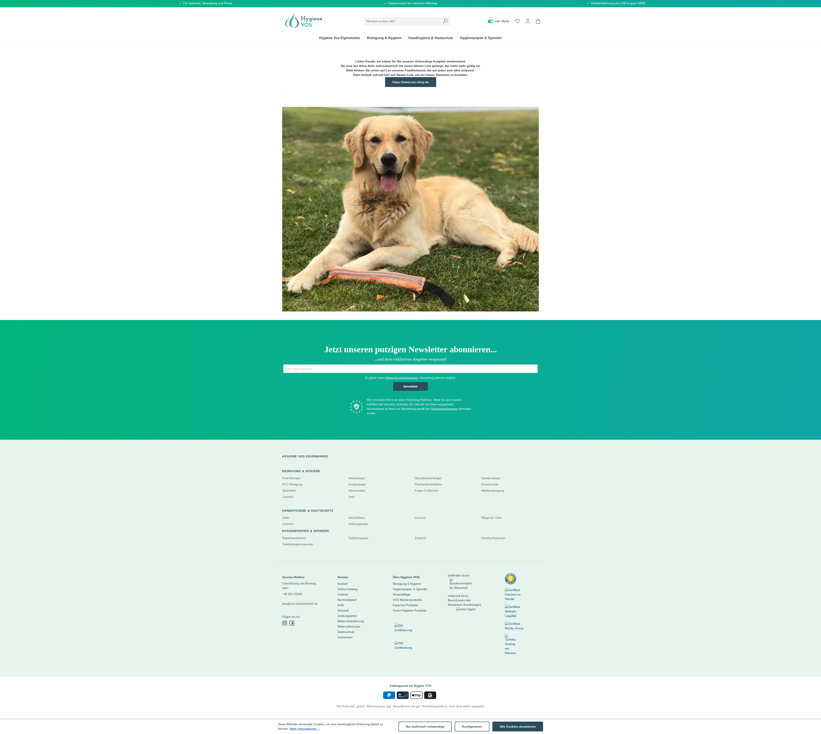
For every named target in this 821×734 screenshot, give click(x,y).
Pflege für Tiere (491, 517)
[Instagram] (285, 623)
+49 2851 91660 (292, 594)
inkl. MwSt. (498, 21)
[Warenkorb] (538, 21)
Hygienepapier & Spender (305, 531)
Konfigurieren (472, 726)
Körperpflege (401, 594)
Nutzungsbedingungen (444, 408)
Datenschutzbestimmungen (402, 377)
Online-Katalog (347, 589)
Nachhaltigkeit (346, 599)
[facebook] (291, 623)
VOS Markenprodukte (407, 599)
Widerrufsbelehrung (350, 621)
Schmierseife (490, 484)
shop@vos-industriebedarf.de (299, 603)
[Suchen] (445, 21)
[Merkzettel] (517, 21)
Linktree (342, 594)
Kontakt (342, 583)
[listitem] (510, 580)
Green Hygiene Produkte (409, 610)
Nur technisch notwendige (425, 726)
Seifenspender (358, 524)
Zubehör (288, 496)
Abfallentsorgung (492, 490)
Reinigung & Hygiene (301, 471)
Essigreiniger (357, 484)
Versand (342, 610)
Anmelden (410, 386)
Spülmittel (288, 490)
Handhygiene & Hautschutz (308, 510)
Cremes (420, 517)
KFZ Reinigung (292, 484)
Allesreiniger (356, 478)
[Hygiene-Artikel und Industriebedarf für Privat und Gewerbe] (410, 209)
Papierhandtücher (294, 538)
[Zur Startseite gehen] (303, 20)
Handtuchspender (493, 538)
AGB (340, 605)
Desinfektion (356, 517)
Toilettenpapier (358, 538)
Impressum (345, 637)
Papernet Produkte (405, 605)
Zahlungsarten (347, 616)
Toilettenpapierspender (297, 544)
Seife (285, 517)
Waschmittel (356, 490)
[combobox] (402, 21)
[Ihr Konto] (528, 21)
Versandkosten (401, 706)
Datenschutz (345, 632)
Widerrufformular (348, 626)
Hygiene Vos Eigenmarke (305, 456)
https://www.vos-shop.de (410, 82)
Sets (351, 496)
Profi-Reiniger (291, 478)
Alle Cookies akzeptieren (518, 726)
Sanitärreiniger (491, 478)
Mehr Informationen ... (305, 728)
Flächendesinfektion (428, 484)
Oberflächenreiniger (428, 478)
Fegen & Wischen (427, 490)
